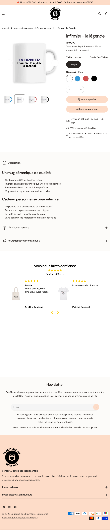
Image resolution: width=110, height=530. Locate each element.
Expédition (83, 46)
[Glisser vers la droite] (55, 63)
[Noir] (94, 79)
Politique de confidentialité (58, 421)
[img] (55, 270)
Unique (73, 64)
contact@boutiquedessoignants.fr (22, 479)
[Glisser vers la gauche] (9, 63)
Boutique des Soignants (23, 513)
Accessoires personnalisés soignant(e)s (32, 28)
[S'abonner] (96, 407)
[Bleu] (77, 79)
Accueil (5, 28)
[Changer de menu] (3, 14)
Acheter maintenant (87, 109)
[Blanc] (69, 79)
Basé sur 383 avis (55, 274)
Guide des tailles (99, 57)
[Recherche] (100, 14)
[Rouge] (86, 79)
